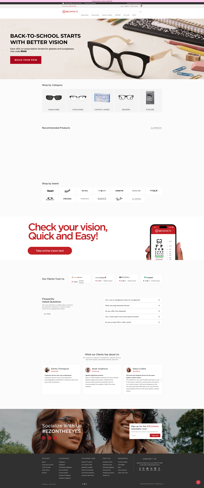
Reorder (127, 6)
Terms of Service (52, 484)
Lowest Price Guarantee (90, 3)
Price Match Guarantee (88, 472)
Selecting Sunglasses (108, 467)
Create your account (47, 464)
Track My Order (46, 467)
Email (147, 470)
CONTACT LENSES (107, 15)
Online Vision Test (123, 472)
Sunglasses (62, 464)
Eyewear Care (107, 470)
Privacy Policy (44, 484)
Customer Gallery (122, 462)
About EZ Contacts (87, 462)
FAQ (151, 470)
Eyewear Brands (63, 470)
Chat (143, 470)
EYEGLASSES (95, 15)
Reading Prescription (108, 472)
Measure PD (106, 475)
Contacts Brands (63, 472)
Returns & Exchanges (87, 470)
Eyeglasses (62, 462)
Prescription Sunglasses (65, 467)
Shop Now (54, 100)
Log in (122, 6)
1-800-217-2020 (72, 6)
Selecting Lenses (107, 464)
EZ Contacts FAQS (87, 464)
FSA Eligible (121, 464)
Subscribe (155, 435)
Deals (134, 15)
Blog (119, 467)
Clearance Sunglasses (65, 475)
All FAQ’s (47, 314)
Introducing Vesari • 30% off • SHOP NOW (102, 1)
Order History (45, 470)
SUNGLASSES (85, 15)
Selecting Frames (107, 462)
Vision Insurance (122, 470)
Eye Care (126, 15)
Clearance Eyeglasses (65, 478)
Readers (118, 15)
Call (140, 470)
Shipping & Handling (87, 467)
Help (159, 470)
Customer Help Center (88, 475)
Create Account (134, 6)
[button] (101, 77)
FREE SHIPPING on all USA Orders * (73, 3)
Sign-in (44, 462)
